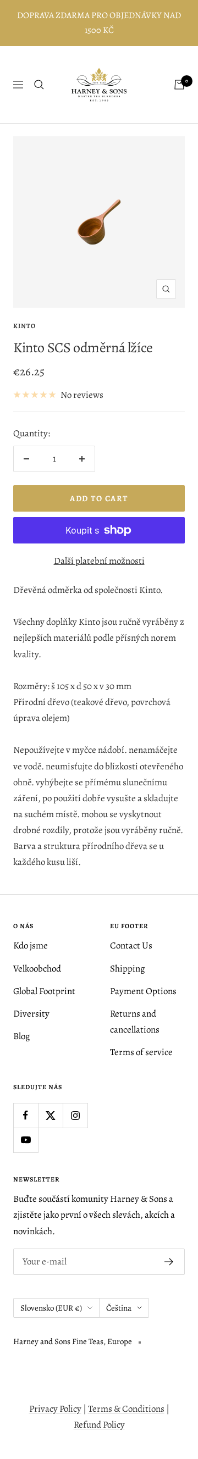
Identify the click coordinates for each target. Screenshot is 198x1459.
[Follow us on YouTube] (25, 1140)
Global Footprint (44, 991)
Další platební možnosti (99, 560)
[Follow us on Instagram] (75, 1115)
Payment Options (143, 991)
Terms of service (141, 1052)
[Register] (169, 1262)
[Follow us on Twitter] (50, 1115)
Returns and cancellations (135, 1021)
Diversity (31, 1013)
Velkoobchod (37, 968)
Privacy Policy (55, 1408)
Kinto (24, 325)
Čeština (118, 1307)
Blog (21, 1036)
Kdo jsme (30, 945)
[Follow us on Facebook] (25, 1115)
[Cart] (179, 85)
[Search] (39, 85)
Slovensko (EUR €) (51, 1307)
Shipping (127, 968)
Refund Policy (99, 1424)
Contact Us (131, 945)
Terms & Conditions (126, 1408)
